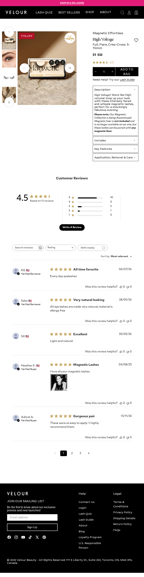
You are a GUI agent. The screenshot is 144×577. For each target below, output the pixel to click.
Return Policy (122, 524)
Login (82, 507)
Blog (82, 531)
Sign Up (32, 527)
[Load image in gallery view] (9, 40)
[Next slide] (9, 102)
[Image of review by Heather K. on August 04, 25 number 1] (59, 382)
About (83, 525)
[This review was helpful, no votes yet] (121, 286)
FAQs (116, 530)
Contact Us (86, 502)
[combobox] (60, 248)
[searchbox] (24, 248)
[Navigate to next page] (89, 453)
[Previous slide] (9, 32)
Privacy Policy (122, 512)
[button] (90, 12)
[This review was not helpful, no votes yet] (127, 286)
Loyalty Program (90, 537)
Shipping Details (124, 518)
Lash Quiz (85, 513)
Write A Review (72, 227)
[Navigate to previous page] (55, 453)
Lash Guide (127, 79)
